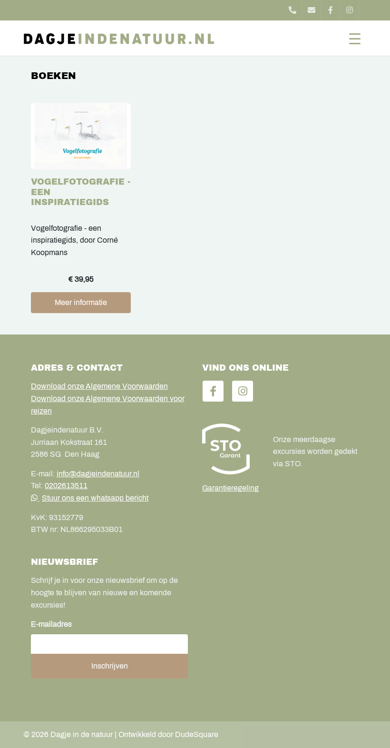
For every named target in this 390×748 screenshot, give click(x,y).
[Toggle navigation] (354, 38)
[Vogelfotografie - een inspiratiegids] (81, 140)
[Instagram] (349, 10)
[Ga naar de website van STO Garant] (230, 448)
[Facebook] (330, 10)
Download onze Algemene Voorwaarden (99, 386)
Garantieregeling (230, 488)
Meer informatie (81, 302)
